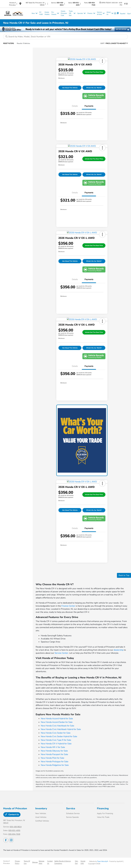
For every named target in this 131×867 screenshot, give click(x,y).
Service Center (61, 653)
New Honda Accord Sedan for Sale (57, 722)
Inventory (41, 808)
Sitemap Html (41, 862)
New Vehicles (40, 813)
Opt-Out (76, 862)
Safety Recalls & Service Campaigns (62, 862)
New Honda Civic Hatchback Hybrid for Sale (61, 729)
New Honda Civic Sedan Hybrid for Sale (59, 736)
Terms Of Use (27, 862)
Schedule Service (73, 813)
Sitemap (35, 862)
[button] (102, 61)
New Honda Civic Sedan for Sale (55, 732)
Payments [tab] (89, 106)
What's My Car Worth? (94, 88)
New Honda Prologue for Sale (54, 761)
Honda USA (83, 862)
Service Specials (72, 817)
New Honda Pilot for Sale (52, 758)
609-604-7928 (14, 834)
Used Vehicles (40, 817)
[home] (115, 13)
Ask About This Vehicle (70, 88)
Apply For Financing (105, 813)
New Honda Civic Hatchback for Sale (57, 725)
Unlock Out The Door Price (94, 72)
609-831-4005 (14, 830)
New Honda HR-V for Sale (53, 747)
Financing (103, 808)
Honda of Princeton (6, 862)
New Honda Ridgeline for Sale (55, 765)
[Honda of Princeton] (17, 13)
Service (70, 808)
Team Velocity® (102, 861)
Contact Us (13, 814)
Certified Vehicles (42, 821)
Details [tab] (75, 106)
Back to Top (124, 575)
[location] (20, 4)
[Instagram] (127, 4)
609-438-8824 (15, 827)
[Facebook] (124, 4)
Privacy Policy (17, 862)
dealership (118, 650)
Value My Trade (103, 817)
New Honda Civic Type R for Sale (56, 740)
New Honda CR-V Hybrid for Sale (56, 743)
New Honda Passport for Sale (54, 754)
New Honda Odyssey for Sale (54, 750)
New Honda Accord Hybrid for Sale (57, 718)
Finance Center (68, 606)
